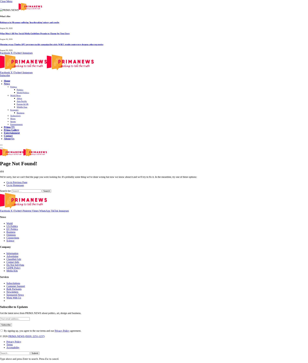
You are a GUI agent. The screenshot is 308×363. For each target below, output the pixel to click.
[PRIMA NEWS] (47, 69)
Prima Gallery (11, 130)
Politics (13, 87)
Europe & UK (22, 104)
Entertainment (16, 124)
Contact (8, 135)
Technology (15, 116)
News (7, 83)
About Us (9, 138)
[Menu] (1, 145)
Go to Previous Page (16, 182)
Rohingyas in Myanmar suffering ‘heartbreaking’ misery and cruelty (29, 22)
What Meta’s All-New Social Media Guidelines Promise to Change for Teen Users (34, 33)
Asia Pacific (22, 101)
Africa (19, 98)
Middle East (22, 107)
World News (15, 95)
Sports (13, 121)
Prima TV (9, 127)
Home (7, 81)
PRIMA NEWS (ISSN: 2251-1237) (26, 336)
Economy (14, 110)
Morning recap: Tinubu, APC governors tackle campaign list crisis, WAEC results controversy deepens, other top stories (51, 44)
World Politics (23, 92)
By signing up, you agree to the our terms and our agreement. (42, 330)
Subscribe (5, 75)
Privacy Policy (62, 330)
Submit (35, 353)
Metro (13, 118)
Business (20, 113)
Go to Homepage (15, 185)
